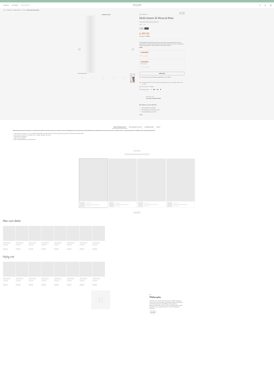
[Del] (180, 13)
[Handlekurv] (270, 5)
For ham (23, 10)
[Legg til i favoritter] (183, 13)
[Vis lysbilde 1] (82, 78)
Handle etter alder (17, 10)
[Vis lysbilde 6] (134, 78)
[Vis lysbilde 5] (124, 78)
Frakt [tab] (158, 127)
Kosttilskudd (9, 10)
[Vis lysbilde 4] (113, 78)
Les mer (141, 47)
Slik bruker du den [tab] (135, 127)
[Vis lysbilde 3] (103, 78)
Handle (6, 5)
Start (4, 10)
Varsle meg (162, 73)
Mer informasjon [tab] (120, 127)
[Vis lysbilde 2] (92, 78)
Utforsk (15, 5)
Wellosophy (143, 14)
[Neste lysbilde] (133, 49)
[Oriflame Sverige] (137, 5)
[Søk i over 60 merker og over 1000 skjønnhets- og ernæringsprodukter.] (260, 5)
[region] (106, 44)
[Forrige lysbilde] (79, 49)
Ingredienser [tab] (149, 127)
